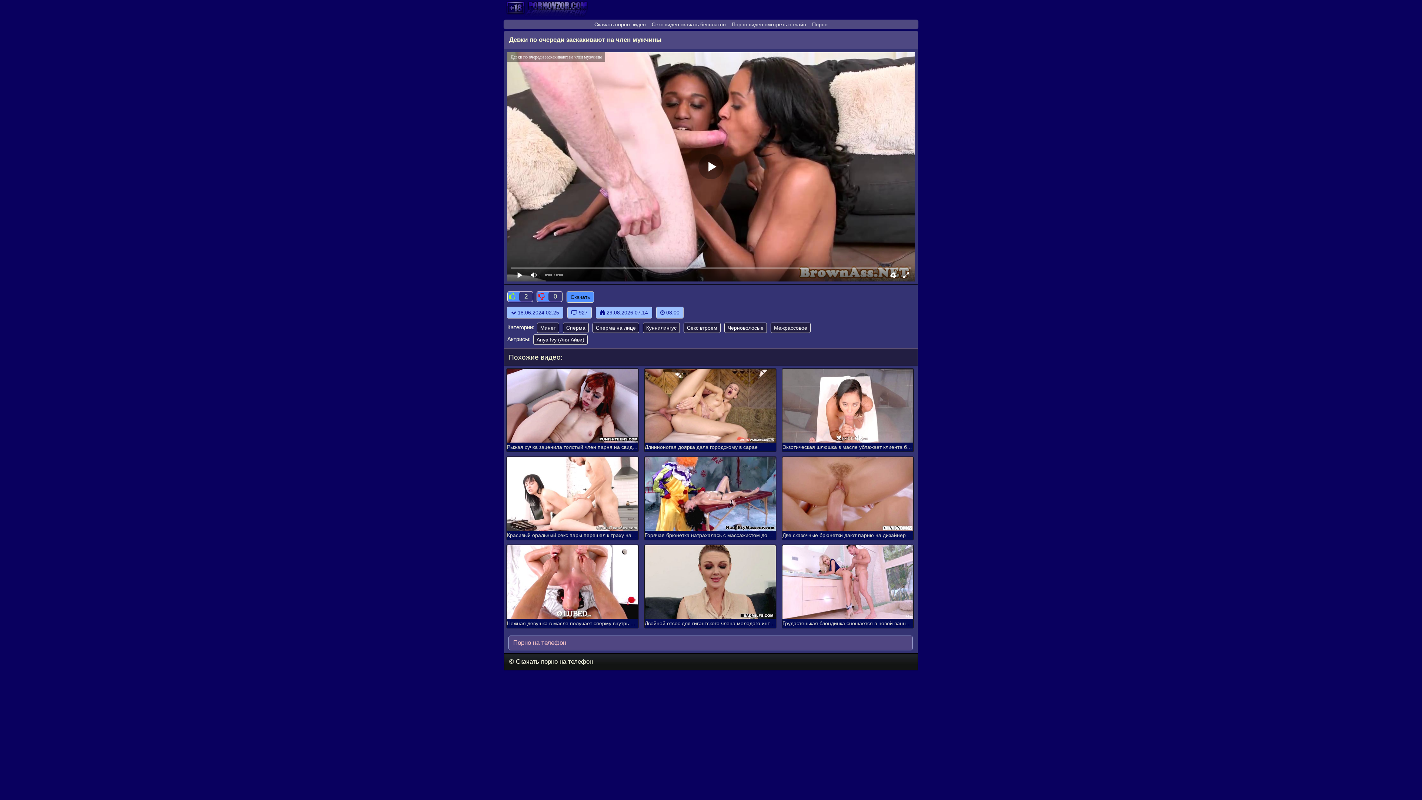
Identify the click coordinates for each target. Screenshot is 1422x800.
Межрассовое (790, 328)
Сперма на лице (616, 328)
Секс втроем (702, 328)
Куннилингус (661, 328)
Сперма (575, 328)
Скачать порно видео (620, 24)
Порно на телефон (538, 642)
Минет (548, 328)
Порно (820, 24)
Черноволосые (746, 328)
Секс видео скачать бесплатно (689, 24)
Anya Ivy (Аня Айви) (560, 340)
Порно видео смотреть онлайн (769, 24)
